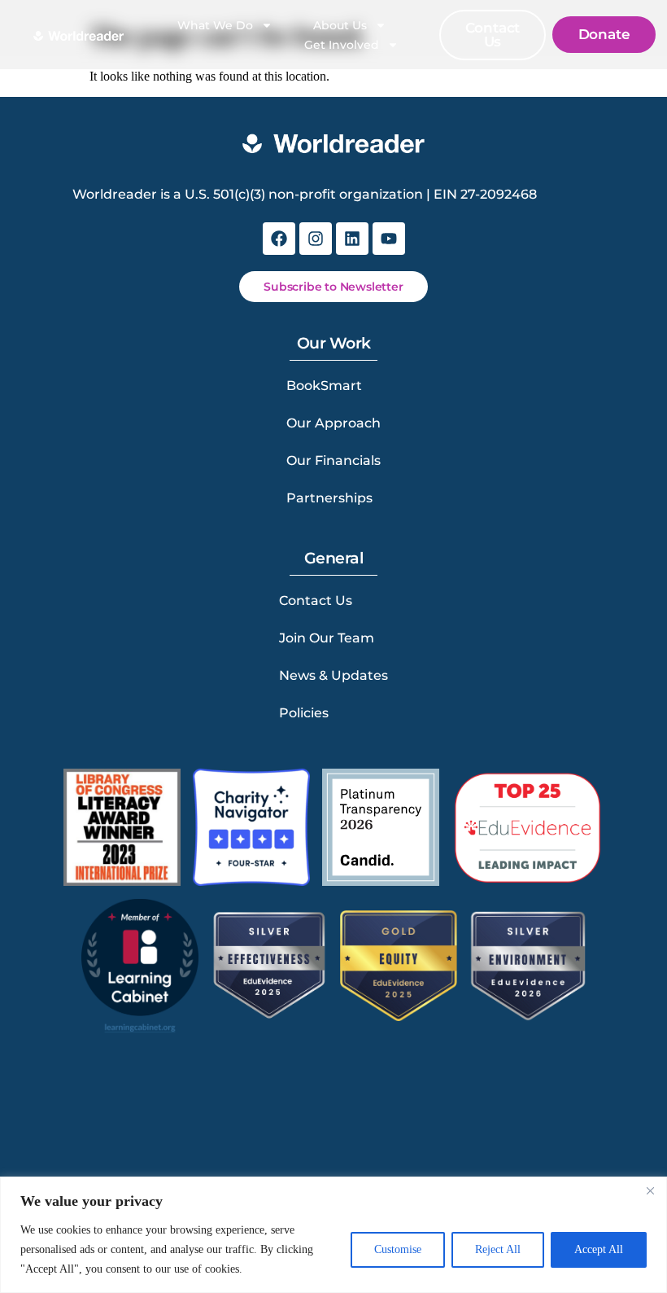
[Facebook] (279, 238)
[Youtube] (389, 238)
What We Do (215, 25)
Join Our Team (326, 638)
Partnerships (329, 498)
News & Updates (333, 675)
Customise (397, 1249)
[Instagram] (315, 238)
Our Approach (333, 423)
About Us (340, 25)
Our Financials (333, 460)
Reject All (498, 1249)
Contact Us (315, 600)
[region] (333, 1235)
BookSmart (324, 385)
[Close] (650, 1190)
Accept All (598, 1249)
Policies (304, 713)
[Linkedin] (352, 238)
